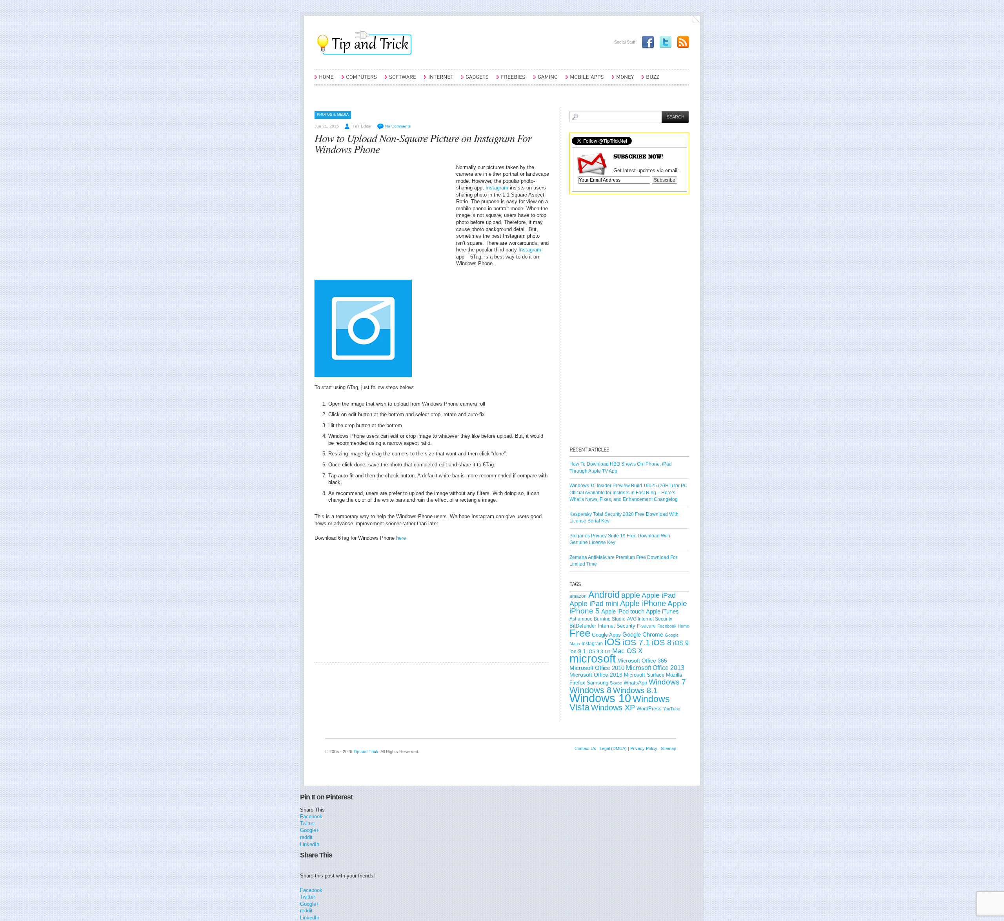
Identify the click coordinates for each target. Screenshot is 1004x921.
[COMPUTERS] (359, 80)
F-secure (646, 626)
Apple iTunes (662, 611)
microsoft (592, 658)
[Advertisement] (380, 219)
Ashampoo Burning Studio (597, 619)
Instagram (497, 188)
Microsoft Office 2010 (596, 667)
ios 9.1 (577, 651)
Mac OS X (627, 651)
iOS (612, 642)
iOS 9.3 (595, 651)
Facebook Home (673, 626)
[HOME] (324, 80)
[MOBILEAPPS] (585, 80)
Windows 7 (667, 682)
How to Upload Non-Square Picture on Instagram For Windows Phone (423, 143)
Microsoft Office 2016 (595, 675)
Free (579, 633)
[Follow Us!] (663, 42)
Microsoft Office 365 (642, 660)
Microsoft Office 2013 (655, 667)
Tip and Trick (365, 751)
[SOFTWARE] (400, 80)
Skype (616, 683)
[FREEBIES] (511, 80)
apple (630, 595)
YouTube (671, 708)
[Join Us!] (646, 42)
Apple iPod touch (622, 611)
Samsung (597, 683)
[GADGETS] (475, 80)
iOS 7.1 (636, 642)
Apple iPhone (643, 603)
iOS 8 (661, 642)
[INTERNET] (438, 80)
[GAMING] (545, 80)
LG (608, 651)
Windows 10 (600, 698)
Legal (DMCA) (613, 748)
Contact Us (585, 748)
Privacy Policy (643, 748)
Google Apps (606, 635)
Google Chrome (642, 635)
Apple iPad (659, 595)
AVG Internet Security (649, 619)
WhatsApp (635, 683)
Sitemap (668, 748)
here (401, 538)
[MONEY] (623, 80)
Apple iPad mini (593, 604)
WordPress (649, 709)
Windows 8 (590, 690)
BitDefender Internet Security (602, 626)
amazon (578, 596)
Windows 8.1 (635, 690)
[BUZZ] (650, 80)
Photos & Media (333, 114)
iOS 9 (681, 642)
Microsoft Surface (644, 675)
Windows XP (613, 707)
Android (604, 595)
